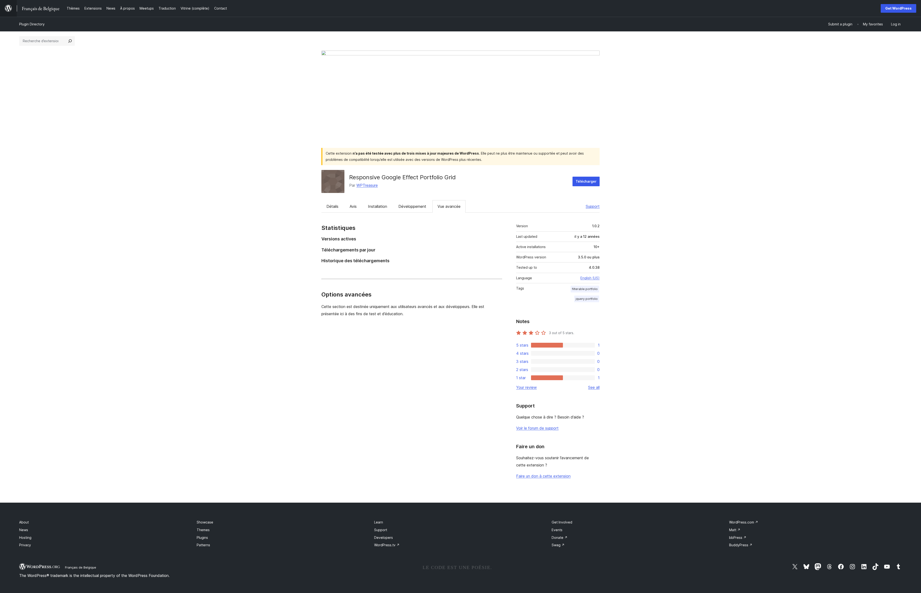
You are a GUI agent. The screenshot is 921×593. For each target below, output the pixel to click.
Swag (558, 545)
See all (594, 387)
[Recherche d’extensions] (70, 41)
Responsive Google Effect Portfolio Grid (402, 177)
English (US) (590, 278)
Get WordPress (898, 8)
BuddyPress (740, 545)
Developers (383, 537)
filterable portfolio (585, 289)
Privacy (25, 545)
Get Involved (562, 522)
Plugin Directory (32, 24)
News (23, 530)
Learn (378, 522)
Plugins (202, 537)
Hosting (25, 537)
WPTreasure (367, 185)
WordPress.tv (387, 545)
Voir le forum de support (537, 428)
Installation (377, 206)
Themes (203, 530)
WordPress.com (743, 522)
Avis (353, 206)
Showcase (205, 522)
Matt (734, 530)
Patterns (203, 545)
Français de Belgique (80, 567)
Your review (526, 387)
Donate (559, 537)
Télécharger (586, 181)
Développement (412, 206)
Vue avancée (448, 206)
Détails (332, 206)
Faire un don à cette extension (543, 476)
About (24, 522)
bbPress (737, 537)
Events (557, 530)
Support (593, 206)
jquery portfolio (587, 299)
